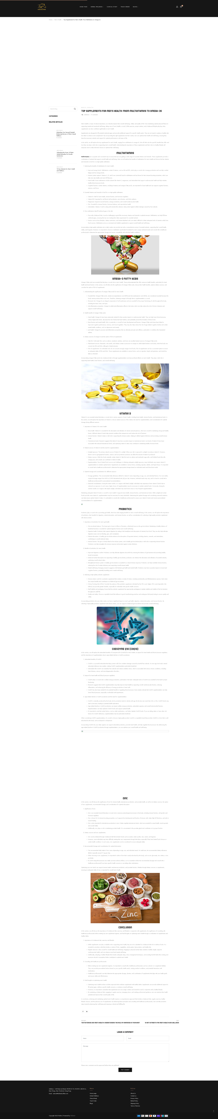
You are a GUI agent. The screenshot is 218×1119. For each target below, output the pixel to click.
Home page (83, 7)
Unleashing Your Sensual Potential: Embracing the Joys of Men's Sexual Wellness (66, 134)
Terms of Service (135, 1106)
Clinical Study (112, 7)
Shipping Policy (135, 1103)
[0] (181, 7)
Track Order (125, 7)
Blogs (135, 7)
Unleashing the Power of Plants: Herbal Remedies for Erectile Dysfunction (65, 154)
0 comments (59, 137)
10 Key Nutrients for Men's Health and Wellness (66, 170)
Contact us (133, 1096)
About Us (133, 1093)
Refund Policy (134, 1101)
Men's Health (59, 130)
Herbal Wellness (96, 7)
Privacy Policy (134, 1098)
